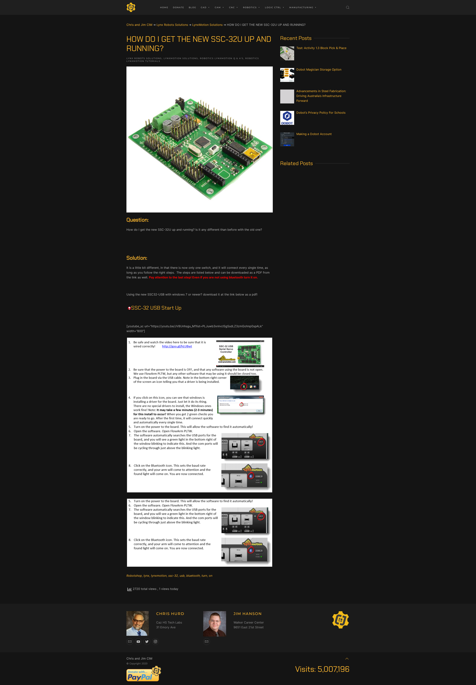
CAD (204, 7)
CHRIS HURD (170, 613)
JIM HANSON (248, 613)
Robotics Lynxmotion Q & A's (221, 58)
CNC (232, 7)
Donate (178, 7)
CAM (218, 7)
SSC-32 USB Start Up (156, 307)
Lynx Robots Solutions (144, 58)
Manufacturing (301, 7)
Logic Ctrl (273, 7)
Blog (192, 7)
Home (164, 7)
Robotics (250, 7)
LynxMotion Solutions (181, 58)
